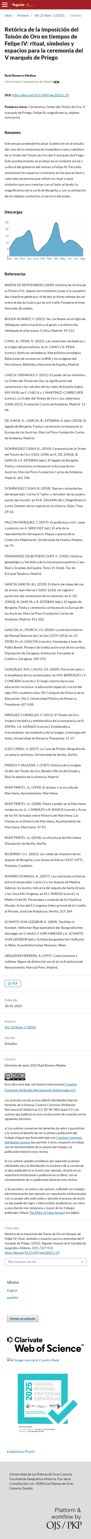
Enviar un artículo (22, 1318)
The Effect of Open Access (46, 1213)
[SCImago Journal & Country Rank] (33, 1360)
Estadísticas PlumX (21, 1451)
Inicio (8, 15)
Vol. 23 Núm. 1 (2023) (49, 15)
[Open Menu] (4, 4)
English (12, 1290)
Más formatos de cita (22, 1262)
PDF (14, 983)
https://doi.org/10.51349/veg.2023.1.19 (40, 95)
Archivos (23, 15)
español (12, 1297)
